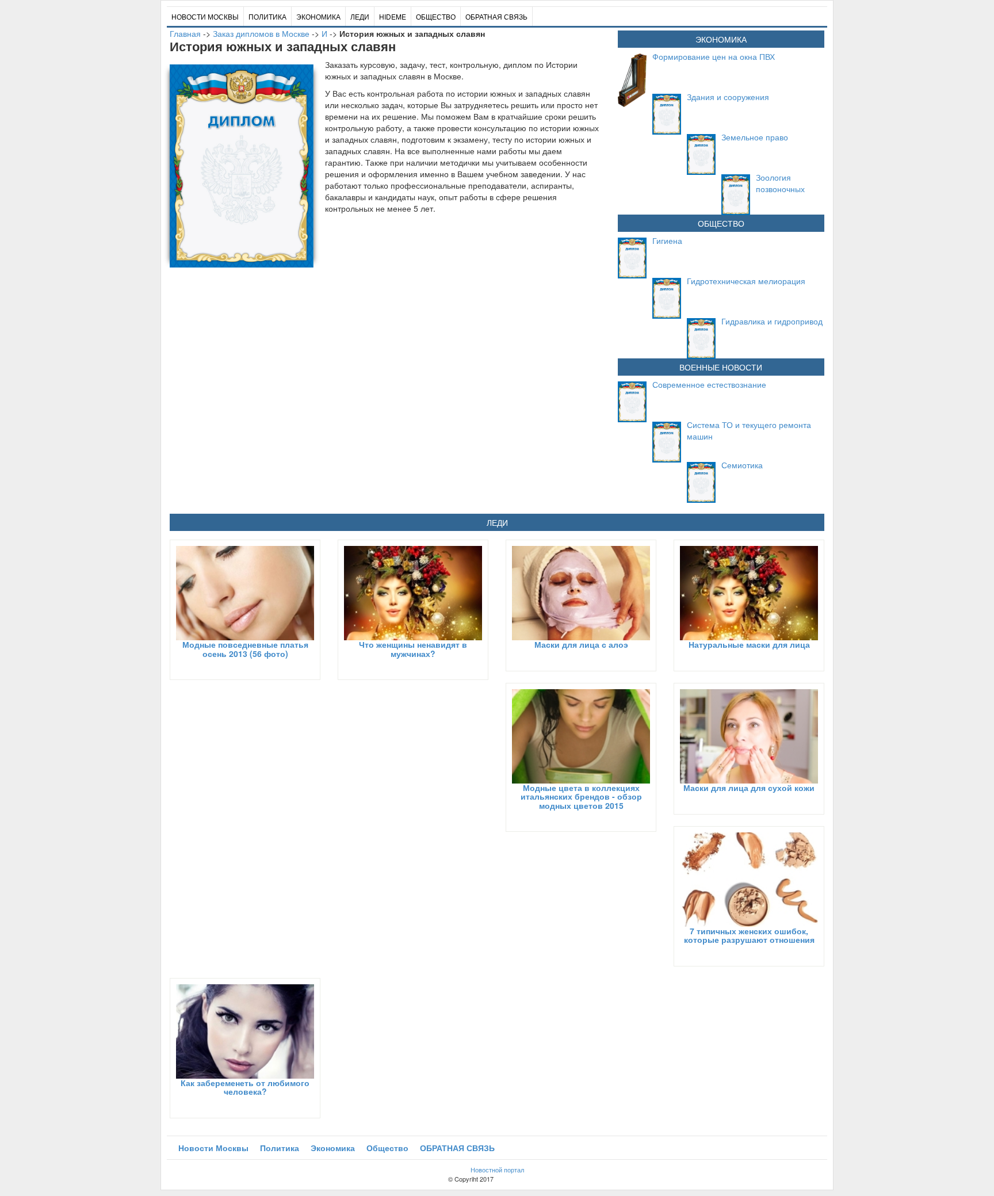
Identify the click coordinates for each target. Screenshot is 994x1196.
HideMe (392, 16)
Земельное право (754, 137)
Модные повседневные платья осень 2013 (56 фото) (245, 649)
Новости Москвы (205, 16)
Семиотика (742, 465)
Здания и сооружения (728, 96)
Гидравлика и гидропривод (772, 321)
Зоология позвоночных (780, 182)
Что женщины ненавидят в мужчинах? (413, 649)
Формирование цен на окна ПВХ (713, 56)
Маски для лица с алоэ (581, 644)
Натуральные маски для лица (749, 644)
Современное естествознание (709, 384)
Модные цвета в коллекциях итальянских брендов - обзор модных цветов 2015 (581, 796)
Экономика (318, 16)
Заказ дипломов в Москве (261, 33)
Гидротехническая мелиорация (746, 280)
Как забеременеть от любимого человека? (245, 1087)
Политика (267, 16)
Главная (185, 33)
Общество (436, 16)
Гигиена (667, 240)
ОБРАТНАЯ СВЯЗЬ (496, 16)
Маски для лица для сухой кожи (749, 787)
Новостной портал (497, 1169)
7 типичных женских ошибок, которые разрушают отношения (749, 935)
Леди (359, 16)
